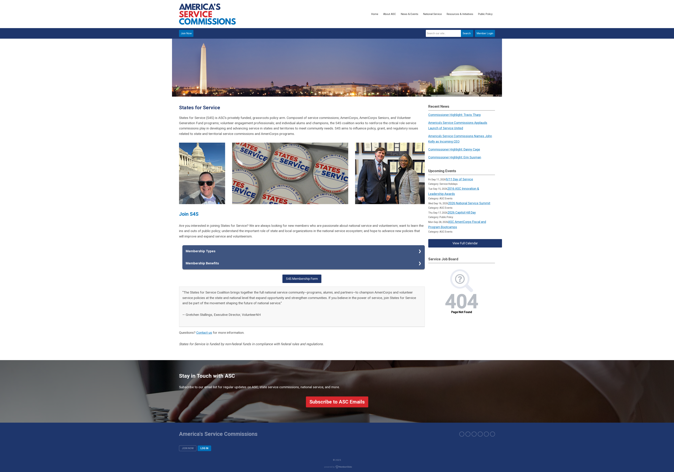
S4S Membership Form (302, 279)
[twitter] (467, 434)
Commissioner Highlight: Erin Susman (454, 157)
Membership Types (200, 251)
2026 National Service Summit (469, 203)
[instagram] (474, 434)
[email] (492, 434)
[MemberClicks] (207, 14)
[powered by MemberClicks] (337, 467)
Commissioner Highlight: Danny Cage (454, 149)
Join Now (186, 33)
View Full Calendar (465, 243)
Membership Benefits (202, 263)
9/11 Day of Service (459, 179)
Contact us (204, 333)
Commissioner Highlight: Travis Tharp (454, 115)
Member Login (485, 33)
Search (467, 33)
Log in (204, 448)
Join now (188, 448)
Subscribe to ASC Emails (337, 402)
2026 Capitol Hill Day (462, 212)
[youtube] (486, 434)
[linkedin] (480, 434)
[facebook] (461, 434)
